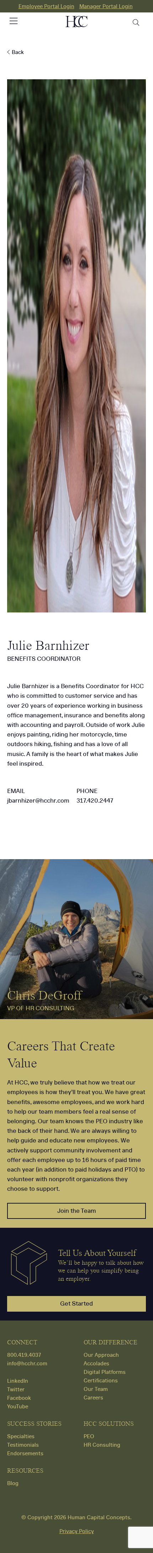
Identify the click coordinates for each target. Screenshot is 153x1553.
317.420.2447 (94, 800)
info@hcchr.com (27, 1363)
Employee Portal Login (46, 6)
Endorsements (25, 1453)
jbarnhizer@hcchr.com (38, 800)
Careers (93, 1397)
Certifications (101, 1380)
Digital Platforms (105, 1372)
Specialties (21, 1436)
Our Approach (101, 1355)
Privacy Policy (76, 1531)
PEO (89, 1436)
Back (17, 52)
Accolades (96, 1363)
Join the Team (76, 1211)
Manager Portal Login (106, 6)
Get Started (76, 1303)
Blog (13, 1483)
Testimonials (23, 1444)
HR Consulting (102, 1444)
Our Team (96, 1389)
